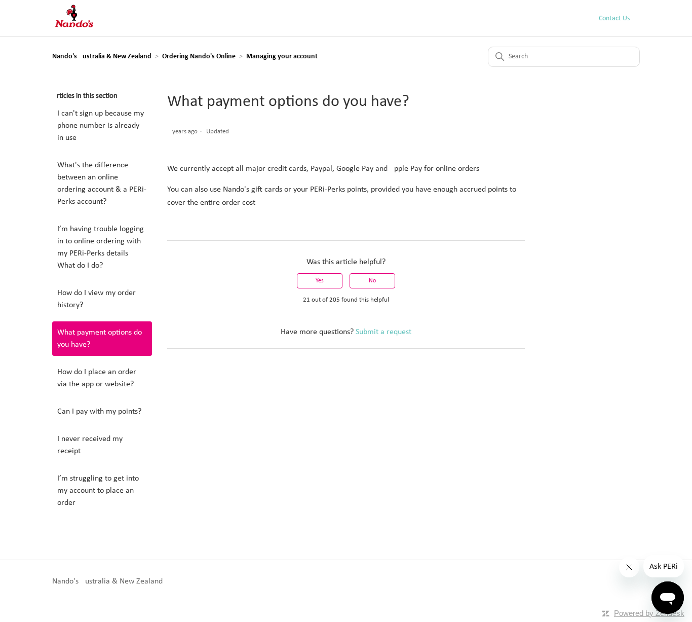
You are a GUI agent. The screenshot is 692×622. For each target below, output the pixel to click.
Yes (320, 281)
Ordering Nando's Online (199, 56)
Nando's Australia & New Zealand (101, 56)
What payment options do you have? (99, 338)
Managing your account (282, 56)
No (372, 281)
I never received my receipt (90, 445)
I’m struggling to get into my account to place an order (98, 490)
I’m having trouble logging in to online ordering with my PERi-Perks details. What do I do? (100, 247)
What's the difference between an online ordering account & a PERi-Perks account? (101, 183)
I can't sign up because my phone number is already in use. (100, 125)
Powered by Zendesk (649, 613)
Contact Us (614, 18)
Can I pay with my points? (99, 412)
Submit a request (383, 332)
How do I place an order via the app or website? (96, 378)
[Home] (74, 28)
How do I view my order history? (96, 299)
